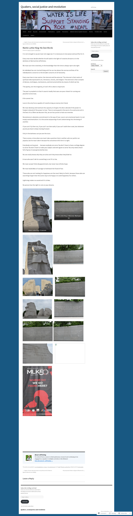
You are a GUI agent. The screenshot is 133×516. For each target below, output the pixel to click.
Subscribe (95, 55)
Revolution (65, 32)
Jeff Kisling (37, 50)
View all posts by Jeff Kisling (44, 461)
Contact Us (26, 35)
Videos (32, 35)
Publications (51, 32)
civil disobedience (39, 467)
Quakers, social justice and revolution (43, 6)
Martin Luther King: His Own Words (38, 48)
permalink (80, 467)
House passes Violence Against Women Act (74, 42)
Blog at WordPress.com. (106, 511)
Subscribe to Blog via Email (99, 42)
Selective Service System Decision (78, 32)
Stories (91, 32)
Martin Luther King (65, 467)
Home (24, 32)
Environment (42, 32)
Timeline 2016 (98, 32)
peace (45, 467)
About (29, 32)
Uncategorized (51, 467)
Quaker (58, 32)
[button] (37, 210)
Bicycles (35, 32)
